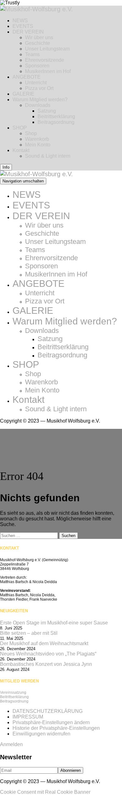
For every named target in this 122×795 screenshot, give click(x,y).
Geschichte (37, 43)
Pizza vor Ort (39, 88)
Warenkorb (37, 139)
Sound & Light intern (47, 156)
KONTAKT (9, 548)
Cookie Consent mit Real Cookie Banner (45, 792)
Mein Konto (37, 144)
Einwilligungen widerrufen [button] (41, 733)
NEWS (20, 20)
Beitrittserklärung (56, 116)
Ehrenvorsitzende (44, 60)
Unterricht (36, 82)
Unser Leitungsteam (47, 48)
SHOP (20, 127)
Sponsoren (37, 65)
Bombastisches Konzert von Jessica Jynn (46, 664)
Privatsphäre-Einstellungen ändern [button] (51, 722)
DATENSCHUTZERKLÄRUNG (48, 711)
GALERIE (23, 94)
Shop (31, 133)
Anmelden (11, 744)
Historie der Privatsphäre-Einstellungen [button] (56, 728)
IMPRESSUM (28, 716)
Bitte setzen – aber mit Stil (29, 633)
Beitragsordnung (56, 122)
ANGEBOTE (27, 77)
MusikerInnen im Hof (48, 71)
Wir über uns (39, 37)
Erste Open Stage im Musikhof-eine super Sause (54, 622)
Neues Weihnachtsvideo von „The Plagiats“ (48, 653)
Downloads (37, 105)
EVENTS (23, 26)
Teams (32, 54)
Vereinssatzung (13, 692)
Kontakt (21, 150)
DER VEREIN (28, 31)
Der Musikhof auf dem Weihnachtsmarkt (44, 643)
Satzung (47, 110)
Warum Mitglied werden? (40, 99)
